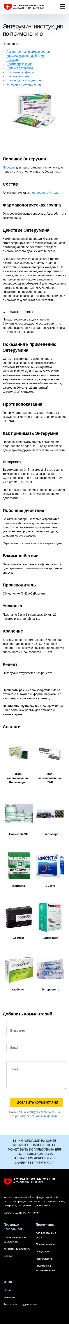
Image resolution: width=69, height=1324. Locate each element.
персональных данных (41, 1116)
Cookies (8, 1255)
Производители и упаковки (24, 80)
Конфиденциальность (17, 1248)
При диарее (43, 1251)
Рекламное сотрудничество (20, 1304)
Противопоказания (19, 64)
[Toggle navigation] (62, 7)
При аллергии (44, 1258)
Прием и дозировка (19, 68)
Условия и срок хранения (23, 84)
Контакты (9, 1297)
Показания (13, 59)
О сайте (8, 1290)
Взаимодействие (17, 76)
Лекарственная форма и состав (28, 51)
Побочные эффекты (20, 72)
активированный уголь (42, 192)
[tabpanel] (35, 109)
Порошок (9, 167)
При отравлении (46, 1244)
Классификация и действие (25, 55)
